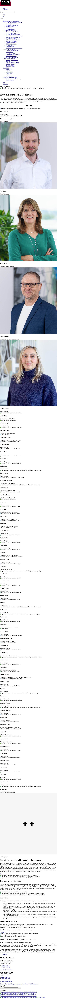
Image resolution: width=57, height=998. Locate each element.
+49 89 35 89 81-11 (5, 978)
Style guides (12, 53)
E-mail (2, 986)
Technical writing (10, 52)
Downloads (8, 76)
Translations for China (11, 38)
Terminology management (12, 25)
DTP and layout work (11, 44)
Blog (4, 8)
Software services (10, 65)
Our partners (9, 73)
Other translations (10, 46)
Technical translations (11, 33)
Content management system (12, 54)
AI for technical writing (11, 56)
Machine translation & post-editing (14, 36)
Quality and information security (10, 77)
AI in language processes (12, 23)
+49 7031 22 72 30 (5, 967)
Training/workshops (10, 29)
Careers (8, 74)
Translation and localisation (9, 30)
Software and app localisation (13, 40)
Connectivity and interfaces (12, 62)
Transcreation (9, 45)
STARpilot (8, 61)
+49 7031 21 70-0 (5, 966)
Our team (8, 70)
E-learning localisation (11, 42)
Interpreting (8, 27)
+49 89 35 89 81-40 (5, 977)
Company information (16, 984)
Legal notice (35, 984)
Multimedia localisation (11, 41)
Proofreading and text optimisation (14, 48)
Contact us (5, 9)
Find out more (3, 873)
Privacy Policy (25, 984)
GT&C (30, 984)
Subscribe (3, 990)
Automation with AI (10, 66)
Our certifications (10, 80)
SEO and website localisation (13, 37)
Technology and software (9, 58)
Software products (10, 64)
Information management (12, 57)
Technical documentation (9, 49)
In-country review (10, 26)
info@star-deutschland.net (6, 969)
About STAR (6, 68)
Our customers (9, 72)
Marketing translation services (13, 34)
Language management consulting (11, 21)
